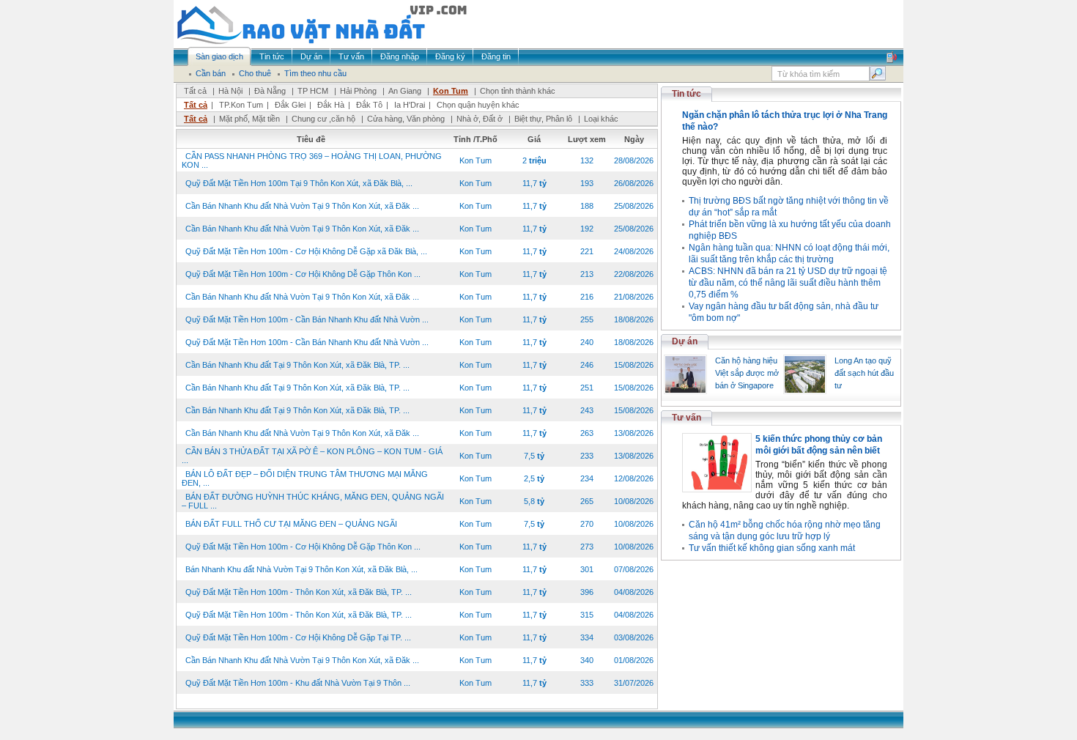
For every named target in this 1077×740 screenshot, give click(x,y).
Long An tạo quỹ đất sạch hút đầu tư (864, 373)
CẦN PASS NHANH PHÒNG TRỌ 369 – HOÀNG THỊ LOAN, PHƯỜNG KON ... (312, 160)
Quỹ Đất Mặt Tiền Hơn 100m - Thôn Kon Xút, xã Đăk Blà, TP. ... (298, 592)
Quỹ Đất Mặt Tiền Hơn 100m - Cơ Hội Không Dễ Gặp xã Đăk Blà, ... (306, 251)
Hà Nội (230, 90)
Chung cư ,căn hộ (323, 118)
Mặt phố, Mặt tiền (249, 118)
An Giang (404, 90)
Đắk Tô (369, 104)
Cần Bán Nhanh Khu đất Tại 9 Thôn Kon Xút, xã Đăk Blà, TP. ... (297, 364)
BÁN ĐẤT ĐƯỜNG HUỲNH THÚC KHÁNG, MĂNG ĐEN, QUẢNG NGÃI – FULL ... (313, 501)
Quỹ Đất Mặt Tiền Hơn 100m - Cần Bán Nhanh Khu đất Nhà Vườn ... (307, 319)
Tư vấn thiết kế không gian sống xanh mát (772, 548)
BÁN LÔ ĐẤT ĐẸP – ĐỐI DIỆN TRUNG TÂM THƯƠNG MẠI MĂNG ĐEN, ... (305, 478)
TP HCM (312, 90)
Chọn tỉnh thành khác (517, 90)
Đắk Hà (330, 104)
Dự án (684, 341)
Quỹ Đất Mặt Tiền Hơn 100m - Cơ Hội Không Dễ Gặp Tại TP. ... (298, 637)
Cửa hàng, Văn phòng (406, 118)
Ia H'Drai (409, 104)
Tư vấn (686, 417)
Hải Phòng (358, 90)
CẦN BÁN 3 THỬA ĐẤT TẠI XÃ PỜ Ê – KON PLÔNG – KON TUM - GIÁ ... (312, 456)
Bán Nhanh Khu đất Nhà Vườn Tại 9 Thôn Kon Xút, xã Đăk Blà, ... (301, 569)
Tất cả (195, 90)
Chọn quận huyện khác (478, 104)
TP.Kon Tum (241, 104)
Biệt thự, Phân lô (543, 118)
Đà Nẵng (270, 90)
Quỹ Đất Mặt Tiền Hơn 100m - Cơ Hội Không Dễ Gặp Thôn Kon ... (303, 274)
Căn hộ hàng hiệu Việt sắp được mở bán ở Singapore (747, 373)
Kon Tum (450, 90)
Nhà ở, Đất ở (479, 118)
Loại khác (601, 118)
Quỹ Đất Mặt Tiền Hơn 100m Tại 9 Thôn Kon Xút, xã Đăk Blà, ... (298, 183)
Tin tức (686, 94)
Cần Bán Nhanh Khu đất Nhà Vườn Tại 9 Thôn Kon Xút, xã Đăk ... (302, 205)
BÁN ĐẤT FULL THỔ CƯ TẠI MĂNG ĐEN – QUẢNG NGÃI (291, 523)
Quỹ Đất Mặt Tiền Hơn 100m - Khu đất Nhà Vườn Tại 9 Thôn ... (297, 682)
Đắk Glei (290, 104)
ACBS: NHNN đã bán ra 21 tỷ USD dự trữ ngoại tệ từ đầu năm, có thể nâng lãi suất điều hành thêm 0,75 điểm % (788, 283)
